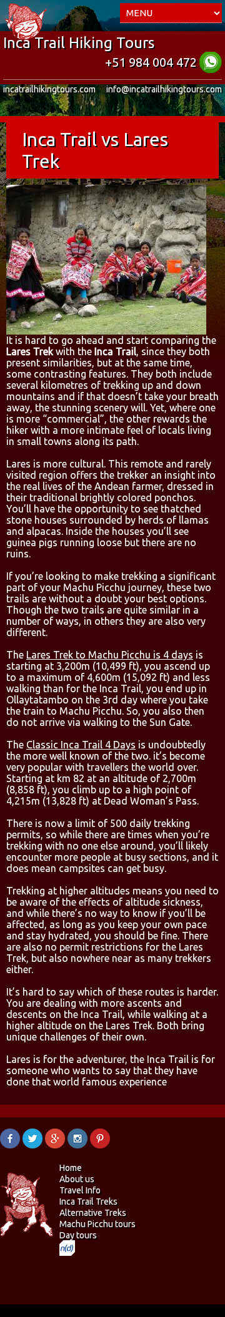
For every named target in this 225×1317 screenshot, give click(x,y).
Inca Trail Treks (88, 1202)
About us (76, 1179)
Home (70, 1168)
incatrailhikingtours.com (49, 89)
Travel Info (80, 1190)
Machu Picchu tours (97, 1224)
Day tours (78, 1235)
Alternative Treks (92, 1213)
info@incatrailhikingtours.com (164, 89)
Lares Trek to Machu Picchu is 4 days (109, 654)
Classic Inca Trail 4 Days (81, 744)
